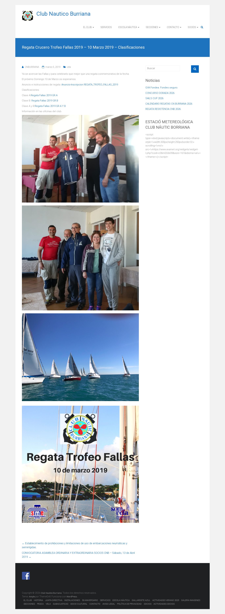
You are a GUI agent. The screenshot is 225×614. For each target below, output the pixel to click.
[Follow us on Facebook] (26, 576)
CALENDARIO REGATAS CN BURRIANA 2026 (168, 103)
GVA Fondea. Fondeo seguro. (161, 87)
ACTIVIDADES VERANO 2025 (165, 600)
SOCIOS (192, 27)
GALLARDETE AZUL (141, 600)
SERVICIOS (106, 27)
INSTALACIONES (72, 600)
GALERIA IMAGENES (190, 600)
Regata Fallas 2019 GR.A (44, 95)
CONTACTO (173, 27)
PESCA (40, 604)
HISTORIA (38, 600)
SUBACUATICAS (60, 604)
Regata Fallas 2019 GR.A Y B (50, 106)
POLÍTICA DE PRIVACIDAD (129, 604)
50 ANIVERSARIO (90, 600)
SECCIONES (152, 27)
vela (69, 67)
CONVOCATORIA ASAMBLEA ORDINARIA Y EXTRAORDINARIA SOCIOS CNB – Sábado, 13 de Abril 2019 (78, 554)
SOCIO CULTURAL (78, 604)
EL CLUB (87, 27)
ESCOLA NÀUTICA (127, 27)
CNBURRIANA (32, 67)
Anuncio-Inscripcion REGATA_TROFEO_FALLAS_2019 (89, 84)
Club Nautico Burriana (63, 13)
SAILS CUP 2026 (154, 98)
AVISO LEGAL (108, 604)
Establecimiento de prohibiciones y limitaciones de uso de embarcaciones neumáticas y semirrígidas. (74, 545)
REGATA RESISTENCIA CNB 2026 (163, 109)
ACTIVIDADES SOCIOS (164, 604)
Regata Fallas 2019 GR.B (44, 100)
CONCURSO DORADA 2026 (159, 93)
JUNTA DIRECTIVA (53, 600)
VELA (48, 604)
